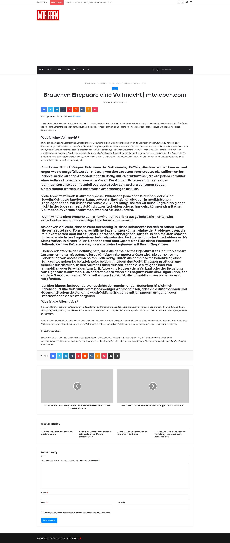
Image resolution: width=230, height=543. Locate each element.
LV (88, 70)
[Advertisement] (115, 45)
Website (121, 503)
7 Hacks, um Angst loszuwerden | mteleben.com (57, 433)
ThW (41, 70)
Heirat (99, 83)
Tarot (58, 70)
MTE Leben (75, 116)
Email (44, 503)
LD (83, 70)
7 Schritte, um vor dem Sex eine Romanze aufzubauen (132, 433)
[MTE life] (48, 15)
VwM (49, 70)
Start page (90, 83)
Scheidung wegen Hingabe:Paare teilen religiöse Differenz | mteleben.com (95, 434)
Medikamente (71, 70)
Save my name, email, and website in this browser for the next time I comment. (77, 513)
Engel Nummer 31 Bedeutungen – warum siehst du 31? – (88, 2)
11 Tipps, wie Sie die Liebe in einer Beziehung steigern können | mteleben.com (170, 434)
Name (44, 493)
